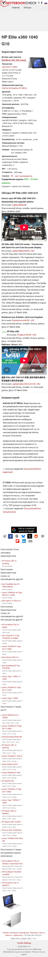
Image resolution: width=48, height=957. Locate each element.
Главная (16, 7)
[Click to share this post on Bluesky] (23, 536)
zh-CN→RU (35, 383)
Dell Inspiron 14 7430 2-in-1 (11, 600)
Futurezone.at (18, 320)
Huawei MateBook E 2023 (11, 772)
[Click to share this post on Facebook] (10, 536)
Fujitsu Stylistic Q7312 (10, 764)
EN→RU (30, 250)
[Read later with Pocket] (42, 536)
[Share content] (4, 536)
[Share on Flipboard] (17, 541)
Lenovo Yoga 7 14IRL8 (10, 698)
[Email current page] (30, 541)
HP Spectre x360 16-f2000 (11, 822)
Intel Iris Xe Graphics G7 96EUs (14, 88)
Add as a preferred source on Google (26, 529)
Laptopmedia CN (19, 383)
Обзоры (27, 7)
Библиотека (18, 935)
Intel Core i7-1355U (9, 66)
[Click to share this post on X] (29, 536)
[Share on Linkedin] (24, 541)
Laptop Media (18, 204)
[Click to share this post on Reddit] (36, 536)
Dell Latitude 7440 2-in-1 (10, 657)
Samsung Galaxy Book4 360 (12, 737)
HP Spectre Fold (8, 781)
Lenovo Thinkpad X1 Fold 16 (12, 756)
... (45, 7)
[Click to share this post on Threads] (17, 536)
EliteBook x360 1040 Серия (13, 60)
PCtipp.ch (21, 334)
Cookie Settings (24, 942)
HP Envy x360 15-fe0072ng (11, 830)
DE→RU (30, 320)
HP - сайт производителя (21, 176)
